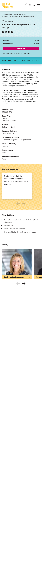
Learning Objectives (21, 60)
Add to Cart (21, 48)
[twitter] (9, 32)
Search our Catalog (19, 14)
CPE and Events (7, 14)
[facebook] (3, 32)
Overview (6, 60)
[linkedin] (6, 32)
